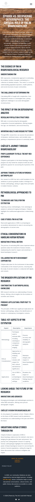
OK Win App (7, 479)
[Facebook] (16, 499)
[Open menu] (31, 4)
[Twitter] (19, 499)
